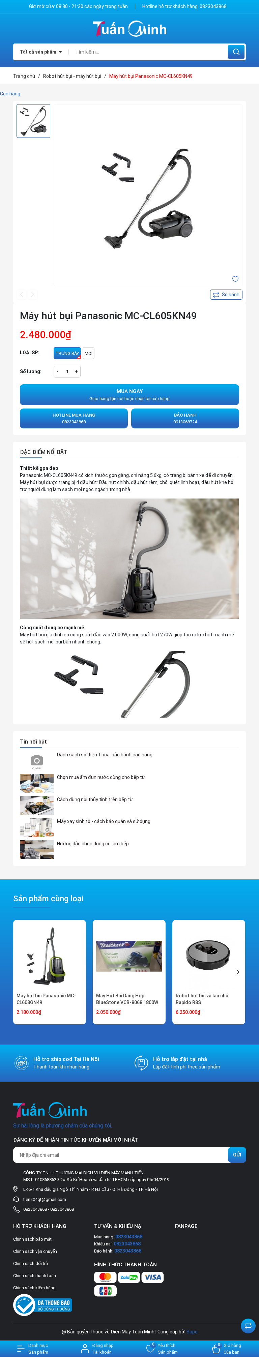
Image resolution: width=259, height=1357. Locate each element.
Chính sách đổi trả (30, 1263)
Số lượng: (30, 371)
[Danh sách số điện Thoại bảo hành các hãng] (37, 760)
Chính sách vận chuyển (35, 1251)
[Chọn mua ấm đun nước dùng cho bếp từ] (37, 783)
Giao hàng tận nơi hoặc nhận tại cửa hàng (129, 394)
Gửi (237, 1154)
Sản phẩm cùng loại (48, 898)
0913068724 (185, 418)
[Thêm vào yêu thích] (235, 278)
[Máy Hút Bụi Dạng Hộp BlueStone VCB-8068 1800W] (129, 956)
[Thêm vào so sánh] (226, 295)
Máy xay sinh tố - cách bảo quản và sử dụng (103, 821)
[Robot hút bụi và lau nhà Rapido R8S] (209, 956)
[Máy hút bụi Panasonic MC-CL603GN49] (50, 956)
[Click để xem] (148, 198)
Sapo (192, 1331)
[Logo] (129, 28)
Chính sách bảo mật (32, 1239)
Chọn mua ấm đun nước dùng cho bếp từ (101, 777)
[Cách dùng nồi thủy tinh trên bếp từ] (37, 805)
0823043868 (213, 6)
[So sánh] (248, 1326)
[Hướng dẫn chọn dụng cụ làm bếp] (37, 849)
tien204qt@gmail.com (44, 1199)
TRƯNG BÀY (67, 353)
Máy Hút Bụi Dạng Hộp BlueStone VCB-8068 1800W (127, 999)
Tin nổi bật (33, 741)
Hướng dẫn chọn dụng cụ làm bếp (93, 843)
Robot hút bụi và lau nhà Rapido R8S (202, 999)
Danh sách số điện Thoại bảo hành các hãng (104, 754)
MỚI (88, 353)
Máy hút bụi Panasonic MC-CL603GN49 (46, 999)
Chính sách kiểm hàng (34, 1287)
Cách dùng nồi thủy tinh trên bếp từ (95, 799)
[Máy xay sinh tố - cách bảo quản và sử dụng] (37, 827)
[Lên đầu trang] (248, 1309)
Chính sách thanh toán (34, 1275)
